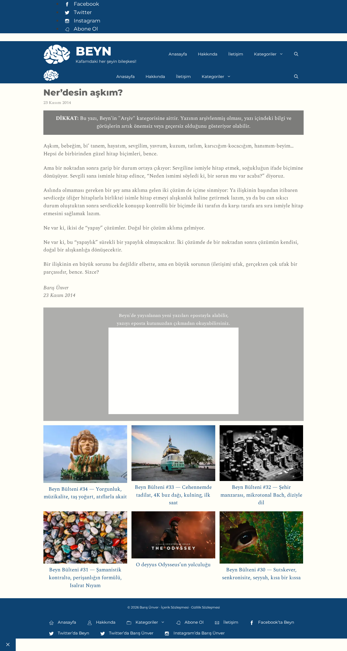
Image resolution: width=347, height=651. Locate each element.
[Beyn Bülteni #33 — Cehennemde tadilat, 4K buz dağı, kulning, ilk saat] (173, 454)
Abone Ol (85, 28)
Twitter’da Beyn (73, 633)
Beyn (93, 51)
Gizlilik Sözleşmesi (205, 607)
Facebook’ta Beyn (275, 622)
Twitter (82, 12)
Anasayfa (178, 54)
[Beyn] (51, 76)
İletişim (235, 54)
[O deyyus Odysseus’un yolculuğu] (173, 536)
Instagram (86, 20)
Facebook (85, 4)
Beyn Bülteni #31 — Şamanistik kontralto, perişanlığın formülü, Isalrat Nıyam (85, 578)
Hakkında (207, 54)
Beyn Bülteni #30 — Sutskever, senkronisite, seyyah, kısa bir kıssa (261, 574)
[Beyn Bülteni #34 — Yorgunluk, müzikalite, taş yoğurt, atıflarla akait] (85, 455)
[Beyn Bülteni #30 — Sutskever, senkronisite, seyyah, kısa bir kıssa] (261, 538)
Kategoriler (265, 54)
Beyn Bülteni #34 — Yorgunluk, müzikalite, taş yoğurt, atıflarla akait (85, 493)
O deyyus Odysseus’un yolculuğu (173, 565)
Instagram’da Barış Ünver (198, 633)
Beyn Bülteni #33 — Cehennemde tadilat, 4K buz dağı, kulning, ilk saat (173, 495)
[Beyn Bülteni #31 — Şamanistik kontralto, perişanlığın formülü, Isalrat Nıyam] (85, 538)
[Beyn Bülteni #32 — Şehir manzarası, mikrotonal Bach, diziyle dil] (261, 454)
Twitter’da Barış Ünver (130, 633)
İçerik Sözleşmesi (175, 607)
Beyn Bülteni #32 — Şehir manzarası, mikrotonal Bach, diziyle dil (261, 495)
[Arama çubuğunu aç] (296, 54)
